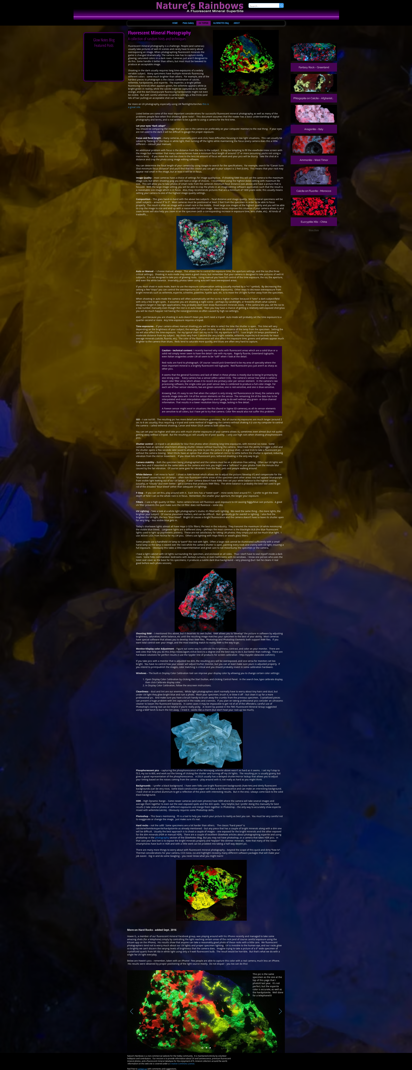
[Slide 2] (206, 1047)
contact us (142, 1068)
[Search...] (281, 5)
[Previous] (131, 1012)
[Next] (280, 1012)
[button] (314, 57)
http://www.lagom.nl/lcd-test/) (186, 651)
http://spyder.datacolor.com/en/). (257, 654)
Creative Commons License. (182, 1063)
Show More (314, 230)
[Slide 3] (202, 1048)
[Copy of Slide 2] (210, 1047)
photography (162, 837)
